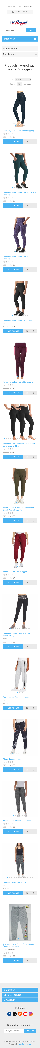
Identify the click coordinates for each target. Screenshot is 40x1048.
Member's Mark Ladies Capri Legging (18, 320)
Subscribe (30, 1031)
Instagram (31, 1014)
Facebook (9, 1014)
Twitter (15, 1014)
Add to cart (13, 141)
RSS (20, 1014)
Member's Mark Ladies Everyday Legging (16, 257)
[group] (20, 109)
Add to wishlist (33, 141)
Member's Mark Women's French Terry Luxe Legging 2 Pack (19, 445)
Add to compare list (26, 141)
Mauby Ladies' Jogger (12, 759)
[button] (15, 125)
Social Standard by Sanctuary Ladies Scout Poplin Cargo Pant (18, 509)
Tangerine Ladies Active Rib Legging (18, 382)
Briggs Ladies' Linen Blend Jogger (17, 821)
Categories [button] (9, 39)
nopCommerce (25, 1044)
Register (11, 6)
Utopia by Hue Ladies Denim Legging (18, 131)
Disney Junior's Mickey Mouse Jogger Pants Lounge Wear (19, 945)
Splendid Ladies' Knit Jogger (15, 882)
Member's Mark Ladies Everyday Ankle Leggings (19, 193)
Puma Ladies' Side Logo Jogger (16, 697)
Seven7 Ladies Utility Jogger (15, 572)
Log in (19, 6)
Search (31, 30)
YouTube (25, 1014)
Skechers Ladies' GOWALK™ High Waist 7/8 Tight (17, 634)
